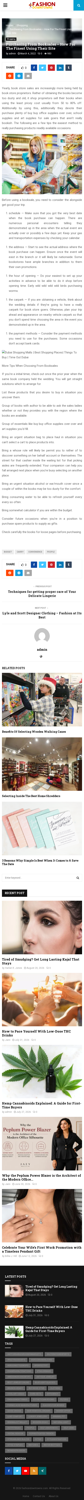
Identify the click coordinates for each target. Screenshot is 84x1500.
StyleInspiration (56, 1439)
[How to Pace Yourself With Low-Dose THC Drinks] (42, 999)
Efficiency (52, 1394)
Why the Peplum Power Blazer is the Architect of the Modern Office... (41, 1177)
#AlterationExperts (58, 1354)
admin (12, 53)
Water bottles (52, 1445)
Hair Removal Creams (38, 1411)
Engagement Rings (17, 1399)
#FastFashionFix (16, 1360)
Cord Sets (35, 1394)
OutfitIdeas (14, 1428)
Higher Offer (63, 1411)
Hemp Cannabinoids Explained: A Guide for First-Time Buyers (41, 1105)
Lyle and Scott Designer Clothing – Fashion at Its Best (42, 615)
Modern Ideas (40, 1422)
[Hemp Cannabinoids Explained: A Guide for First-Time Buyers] (42, 1071)
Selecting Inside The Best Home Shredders (31, 796)
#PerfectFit (41, 1365)
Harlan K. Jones (13, 968)
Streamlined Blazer (18, 1439)
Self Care (68, 1428)
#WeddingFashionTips (19, 1377)
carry (20, 552)
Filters (64, 1399)
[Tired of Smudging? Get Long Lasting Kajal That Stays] (42, 927)
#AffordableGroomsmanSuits (24, 1354)
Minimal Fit (59, 1417)
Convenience (35, 552)
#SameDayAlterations (19, 1371)
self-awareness (49, 1428)
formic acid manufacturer (22, 1405)
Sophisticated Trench (41, 1434)
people (51, 552)
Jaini (7, 1040)
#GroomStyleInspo (18, 1365)
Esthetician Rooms (43, 1399)
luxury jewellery (38, 1417)
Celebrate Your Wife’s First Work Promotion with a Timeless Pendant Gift (41, 1249)
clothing (55, 1388)
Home (26, 1496)
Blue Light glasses (45, 1382)
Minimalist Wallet (17, 1422)
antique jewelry (45, 1377)
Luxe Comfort (15, 1417)
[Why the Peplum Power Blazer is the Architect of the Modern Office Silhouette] (42, 1143)
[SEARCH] (78, 878)
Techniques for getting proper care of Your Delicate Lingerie (42, 594)
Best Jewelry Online (18, 1382)
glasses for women (53, 1405)
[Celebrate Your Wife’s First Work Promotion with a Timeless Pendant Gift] (42, 1215)
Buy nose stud (36, 1388)
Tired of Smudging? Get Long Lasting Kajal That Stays (40, 961)
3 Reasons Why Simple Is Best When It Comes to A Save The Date (40, 862)
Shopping (11, 39)
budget (8, 552)
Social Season (15, 1434)
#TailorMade (44, 1371)
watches (33, 1445)
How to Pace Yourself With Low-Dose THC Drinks (36, 1033)
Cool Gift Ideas (15, 1394)
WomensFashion (16, 1451)
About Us (53, 1496)
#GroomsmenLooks (41, 1360)
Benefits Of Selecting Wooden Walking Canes (34, 731)
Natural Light (61, 1422)
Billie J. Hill (11, 1256)
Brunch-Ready (15, 1388)
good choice (14, 1411)
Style (38, 1439)
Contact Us (39, 1496)
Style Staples (15, 1445)
